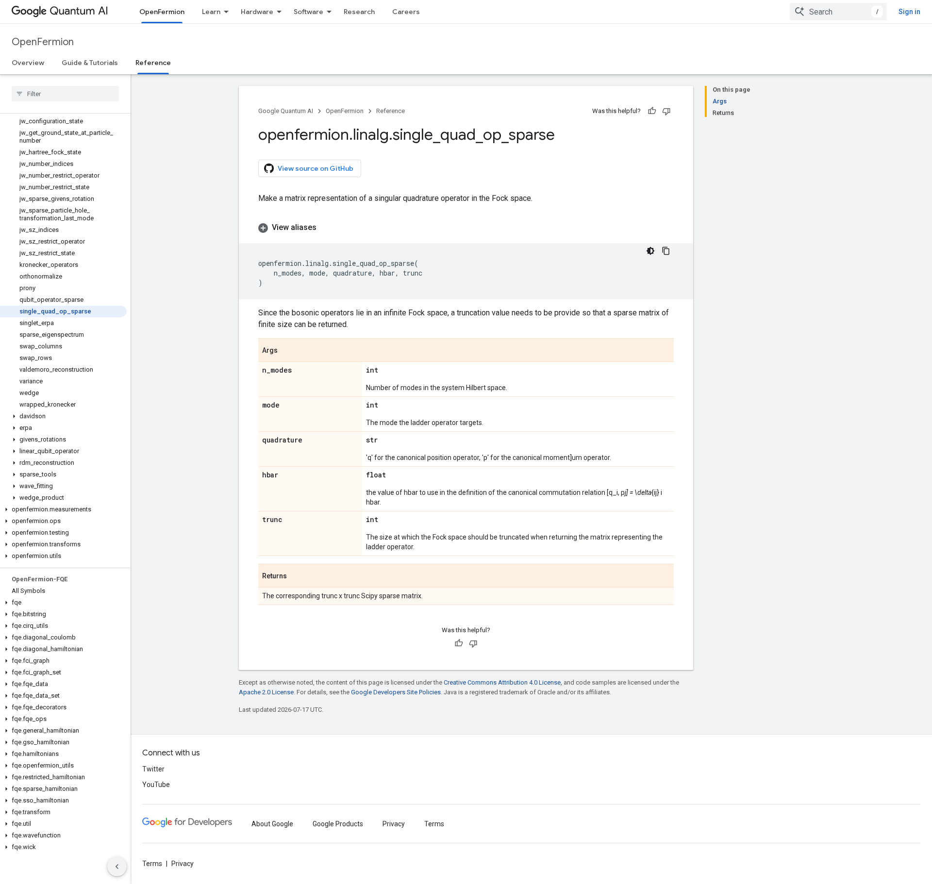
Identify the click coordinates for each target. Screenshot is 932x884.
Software (308, 11)
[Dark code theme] (650, 251)
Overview (28, 62)
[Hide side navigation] (117, 866)
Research (359, 11)
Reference (153, 62)
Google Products (338, 824)
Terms (434, 824)
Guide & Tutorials (90, 62)
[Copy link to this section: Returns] (296, 576)
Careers (406, 11)
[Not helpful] (666, 111)
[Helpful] (652, 111)
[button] (63, 416)
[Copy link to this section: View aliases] (326, 227)
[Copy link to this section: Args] (287, 351)
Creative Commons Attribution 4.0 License (502, 682)
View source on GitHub (315, 168)
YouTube (156, 784)
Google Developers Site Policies (396, 692)
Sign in (909, 12)
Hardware (257, 11)
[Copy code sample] (666, 251)
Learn (211, 11)
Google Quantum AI (285, 111)
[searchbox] (65, 93)
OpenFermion (161, 11)
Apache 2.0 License (266, 692)
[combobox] (838, 11)
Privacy (394, 824)
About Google (272, 824)
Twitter (153, 769)
